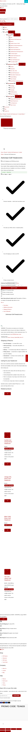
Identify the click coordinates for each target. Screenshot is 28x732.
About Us (4, 668)
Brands (4, 114)
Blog (3, 672)
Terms (4, 682)
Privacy (4, 684)
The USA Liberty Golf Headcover (7, 578)
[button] (7, 32)
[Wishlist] (1, 21)
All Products (5, 656)
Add (3, 619)
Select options (9, 448)
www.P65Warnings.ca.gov (16, 334)
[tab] (7, 123)
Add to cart (14, 287)
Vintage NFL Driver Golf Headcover (7, 478)
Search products (3, 18)
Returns (4, 678)
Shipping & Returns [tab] (7, 309)
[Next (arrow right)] (8, 731)
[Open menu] (2, 13)
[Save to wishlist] (7, 393)
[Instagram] (3, 7)
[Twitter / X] (2, 7)
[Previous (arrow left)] (2, 731)
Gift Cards (5, 660)
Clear (18, 283)
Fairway (12, 337)
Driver (9, 337)
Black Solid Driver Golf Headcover (7, 518)
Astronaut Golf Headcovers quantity (8, 285)
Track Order (5, 662)
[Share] (13, 729)
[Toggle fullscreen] (8, 729)
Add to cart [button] (8, 525)
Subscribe (16, 695)
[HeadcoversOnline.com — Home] (14, 15)
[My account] (2, 21)
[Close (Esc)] (19, 729)
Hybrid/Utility (16, 337)
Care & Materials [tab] (7, 311)
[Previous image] (7, 433)
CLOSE (26, 1)
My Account (5, 680)
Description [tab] (6, 305)
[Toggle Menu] (11, 32)
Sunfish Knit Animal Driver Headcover (8, 441)
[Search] (22, 18)
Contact (4, 670)
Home (1, 114)
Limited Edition (21, 114)
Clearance (5, 658)
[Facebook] (0, 7)
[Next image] (7, 436)
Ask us (2, 302)
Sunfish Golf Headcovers (12, 114)
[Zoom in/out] (2, 729)
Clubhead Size (4, 283)
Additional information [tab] (8, 307)
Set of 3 (21, 337)
